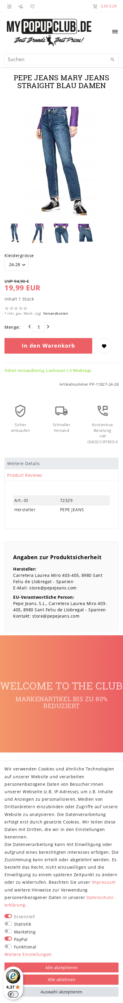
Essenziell (24, 916)
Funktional (25, 947)
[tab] (61, 464)
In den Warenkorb (48, 345)
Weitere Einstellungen (28, 954)
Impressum (104, 882)
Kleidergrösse (19, 255)
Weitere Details (23, 463)
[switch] (13, 994)
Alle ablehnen (62, 979)
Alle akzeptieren (61, 967)
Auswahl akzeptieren (61, 992)
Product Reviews (24, 475)
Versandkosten (55, 313)
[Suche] (112, 60)
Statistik (22, 924)
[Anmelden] (9, 6)
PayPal (21, 939)
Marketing (25, 932)
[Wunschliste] (31, 6)
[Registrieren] (21, 6)
